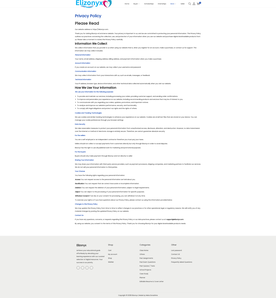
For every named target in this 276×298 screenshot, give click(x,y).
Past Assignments (146, 258)
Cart (109, 250)
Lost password (176, 250)
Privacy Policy (176, 258)
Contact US (175, 254)
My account (112, 254)
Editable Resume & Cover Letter (152, 281)
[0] (198, 3)
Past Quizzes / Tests (147, 266)
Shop (110, 258)
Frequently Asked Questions (181, 262)
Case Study (144, 274)
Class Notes (144, 250)
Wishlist (111, 262)
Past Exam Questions (147, 262)
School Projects (145, 270)
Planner (142, 278)
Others (142, 254)
